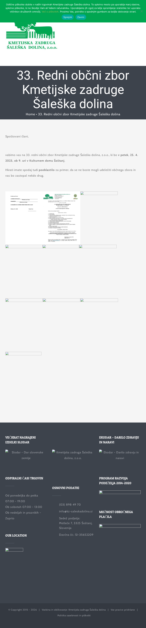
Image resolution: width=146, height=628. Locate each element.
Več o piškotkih (50, 11)
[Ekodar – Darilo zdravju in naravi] (120, 458)
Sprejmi (67, 17)
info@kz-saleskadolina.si (76, 511)
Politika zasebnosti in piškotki (74, 615)
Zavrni (80, 17)
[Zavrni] (141, 11)
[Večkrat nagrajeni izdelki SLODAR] (26, 458)
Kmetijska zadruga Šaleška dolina (87, 609)
